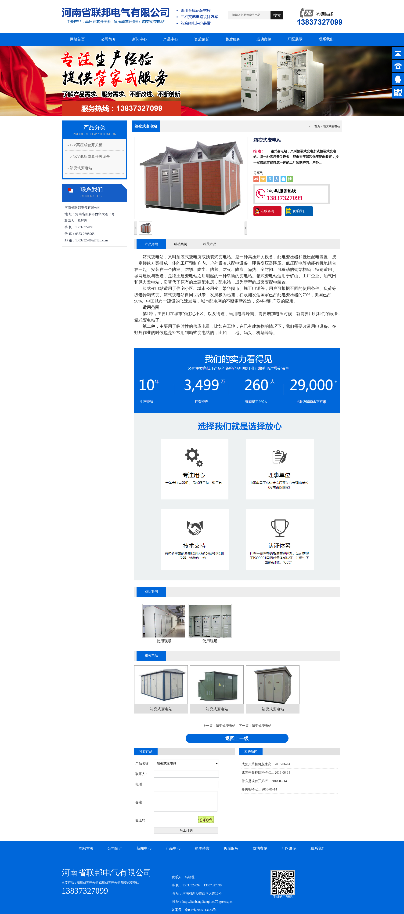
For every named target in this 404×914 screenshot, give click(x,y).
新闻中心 (144, 848)
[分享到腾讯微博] (270, 179)
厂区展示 (288, 848)
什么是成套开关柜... (256, 781)
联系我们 (299, 211)
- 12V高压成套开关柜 (85, 145)
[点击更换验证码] (206, 819)
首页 (317, 126)
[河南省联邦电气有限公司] (140, 31)
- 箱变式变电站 (80, 168)
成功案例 (180, 244)
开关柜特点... (251, 789)
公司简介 (115, 848)
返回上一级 (237, 738)
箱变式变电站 (225, 726)
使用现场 (164, 641)
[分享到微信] (290, 179)
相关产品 (209, 244)
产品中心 (173, 848)
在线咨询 (267, 211)
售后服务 (231, 848)
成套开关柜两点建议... (258, 764)
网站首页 (86, 848)
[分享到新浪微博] (256, 179)
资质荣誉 (202, 848)
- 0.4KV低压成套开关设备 (89, 156)
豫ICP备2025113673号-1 (202, 910)
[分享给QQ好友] (283, 179)
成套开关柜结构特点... (258, 772)
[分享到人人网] (276, 179)
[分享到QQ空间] (263, 179)
